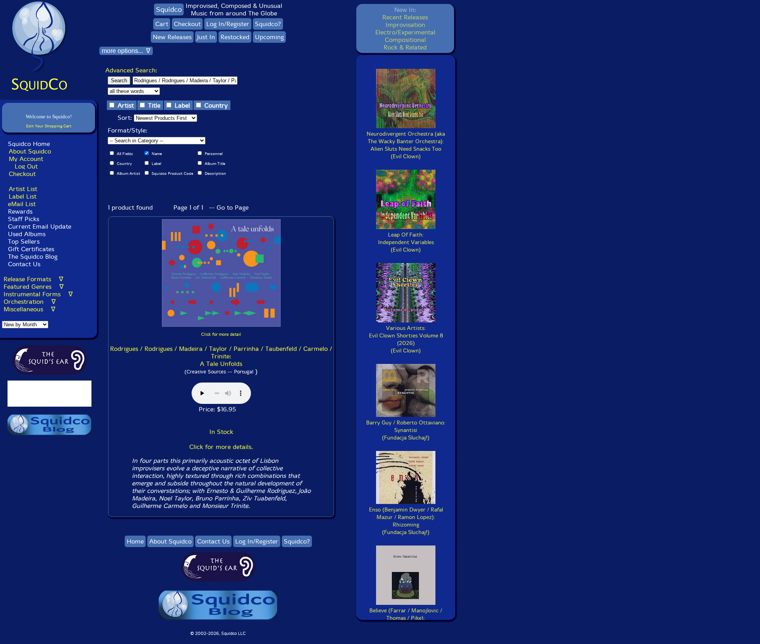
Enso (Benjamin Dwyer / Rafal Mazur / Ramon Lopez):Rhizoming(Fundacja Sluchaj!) (406, 521)
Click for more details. (221, 447)
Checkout (22, 174)
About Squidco (30, 151)
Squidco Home (29, 144)
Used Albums (27, 234)
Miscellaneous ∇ (29, 309)
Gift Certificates (31, 249)
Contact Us (23, 264)
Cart (161, 24)
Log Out (26, 166)
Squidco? (268, 24)
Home (135, 541)
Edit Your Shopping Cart (48, 126)
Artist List (23, 189)
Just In (206, 37)
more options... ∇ (126, 50)
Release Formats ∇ (33, 279)
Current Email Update (38, 226)
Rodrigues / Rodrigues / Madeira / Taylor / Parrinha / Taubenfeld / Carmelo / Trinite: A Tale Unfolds (221, 356)
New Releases (172, 37)
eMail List (22, 204)
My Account (26, 159)
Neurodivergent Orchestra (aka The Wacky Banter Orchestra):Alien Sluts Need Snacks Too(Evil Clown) (406, 145)
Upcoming (269, 37)
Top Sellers (24, 241)
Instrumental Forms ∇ (38, 294)
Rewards (20, 211)
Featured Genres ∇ (34, 286)
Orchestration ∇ (30, 301)
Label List (22, 196)
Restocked (234, 37)
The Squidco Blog (32, 256)
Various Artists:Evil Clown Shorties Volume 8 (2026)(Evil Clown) (406, 339)
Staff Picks (23, 219)
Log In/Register (227, 24)
